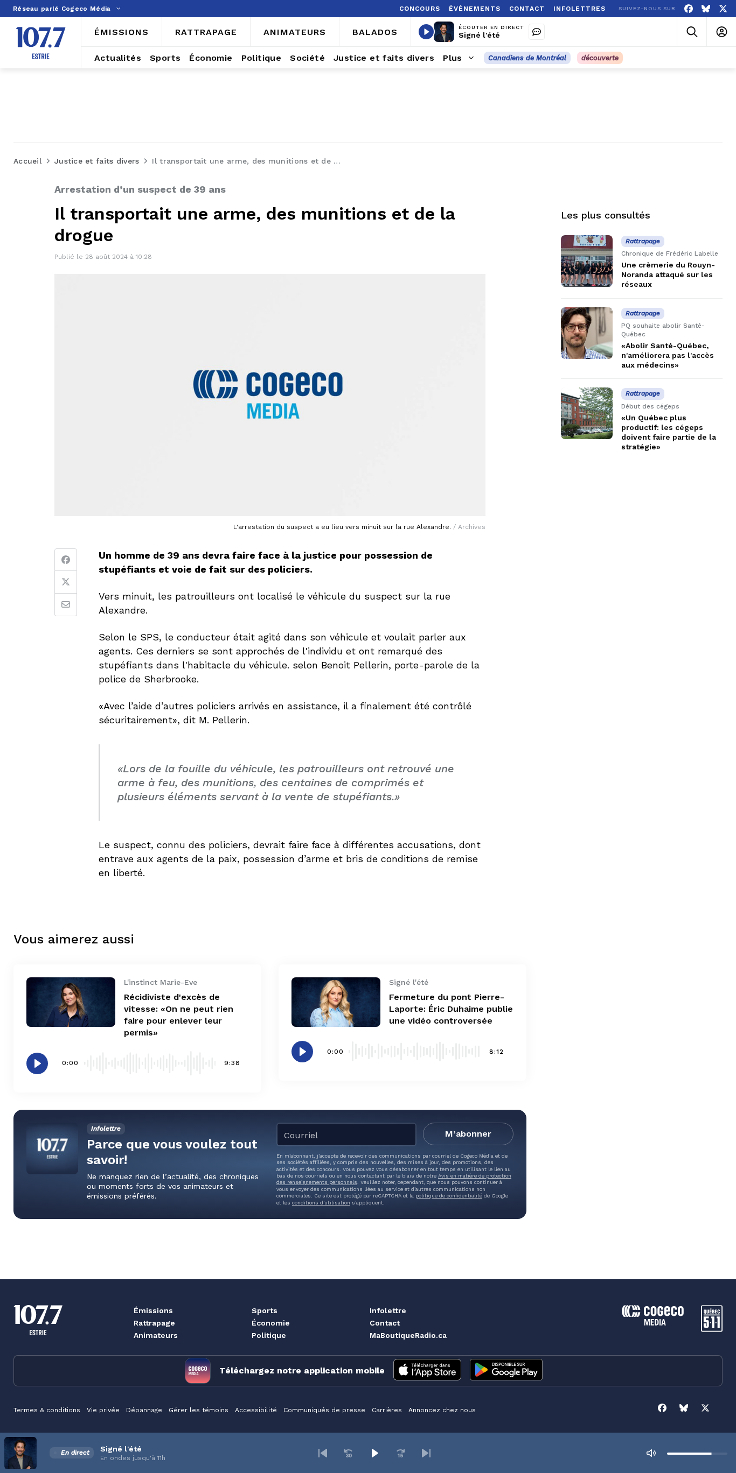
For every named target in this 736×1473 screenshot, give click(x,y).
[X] (723, 9)
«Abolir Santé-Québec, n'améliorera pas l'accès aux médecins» (667, 355)
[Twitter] (65, 582)
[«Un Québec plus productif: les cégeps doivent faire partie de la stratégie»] (587, 413)
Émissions (153, 1310)
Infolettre (388, 1310)
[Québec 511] (712, 1329)
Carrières (387, 1410)
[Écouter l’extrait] (37, 1063)
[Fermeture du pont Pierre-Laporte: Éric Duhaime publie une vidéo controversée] (335, 1002)
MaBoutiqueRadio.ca (408, 1335)
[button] (323, 1453)
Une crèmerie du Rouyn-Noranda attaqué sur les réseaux (668, 274)
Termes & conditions (46, 1410)
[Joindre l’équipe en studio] (537, 32)
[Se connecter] (721, 32)
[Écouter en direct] (426, 31)
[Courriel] (65, 605)
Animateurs (156, 1335)
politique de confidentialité (448, 1196)
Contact (385, 1323)
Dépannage (144, 1410)
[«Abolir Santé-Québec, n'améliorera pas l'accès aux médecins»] (587, 333)
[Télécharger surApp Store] (427, 1371)
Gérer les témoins (198, 1410)
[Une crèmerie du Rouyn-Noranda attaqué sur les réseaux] (587, 261)
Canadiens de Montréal (527, 58)
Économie (271, 1323)
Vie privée (103, 1410)
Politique (269, 1335)
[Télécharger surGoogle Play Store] (506, 1371)
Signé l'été (479, 35)
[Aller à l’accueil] (41, 43)
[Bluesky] (706, 9)
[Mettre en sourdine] (650, 1453)
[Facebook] (688, 9)
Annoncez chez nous (442, 1410)
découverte (600, 58)
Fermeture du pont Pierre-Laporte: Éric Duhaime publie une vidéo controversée (451, 1009)
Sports (264, 1310)
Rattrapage (154, 1323)
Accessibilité (256, 1410)
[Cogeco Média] (653, 1322)
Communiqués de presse (324, 1410)
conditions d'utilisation (321, 1203)
